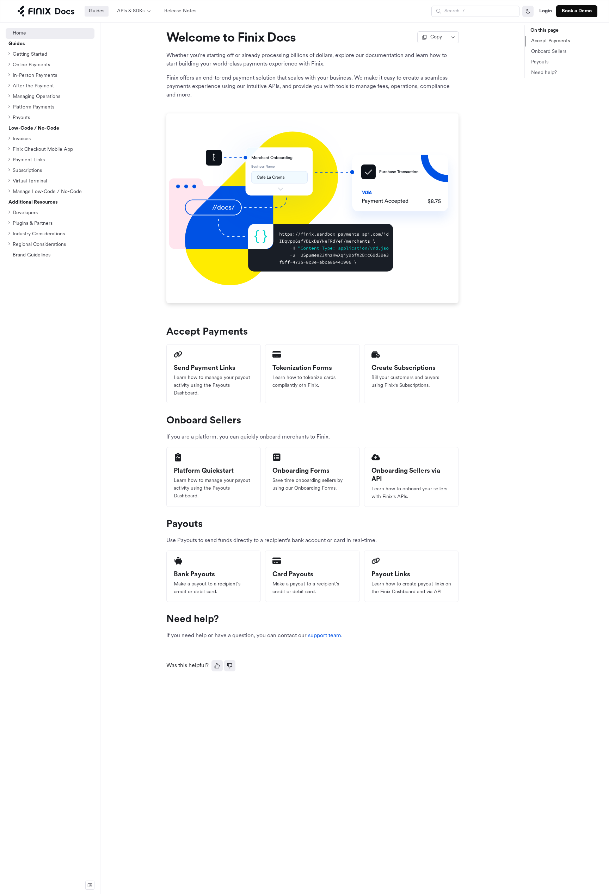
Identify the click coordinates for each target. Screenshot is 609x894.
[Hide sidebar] (89, 885)
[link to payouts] (163, 524)
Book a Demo (577, 11)
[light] (528, 11)
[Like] (217, 665)
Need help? (544, 72)
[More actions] (453, 37)
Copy (436, 37)
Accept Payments (550, 41)
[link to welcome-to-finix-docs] (163, 38)
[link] (50, 192)
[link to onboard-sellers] (163, 421)
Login (545, 11)
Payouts (539, 62)
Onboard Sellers (548, 51)
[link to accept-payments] (163, 332)
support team (324, 636)
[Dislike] (229, 665)
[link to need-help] (163, 619)
